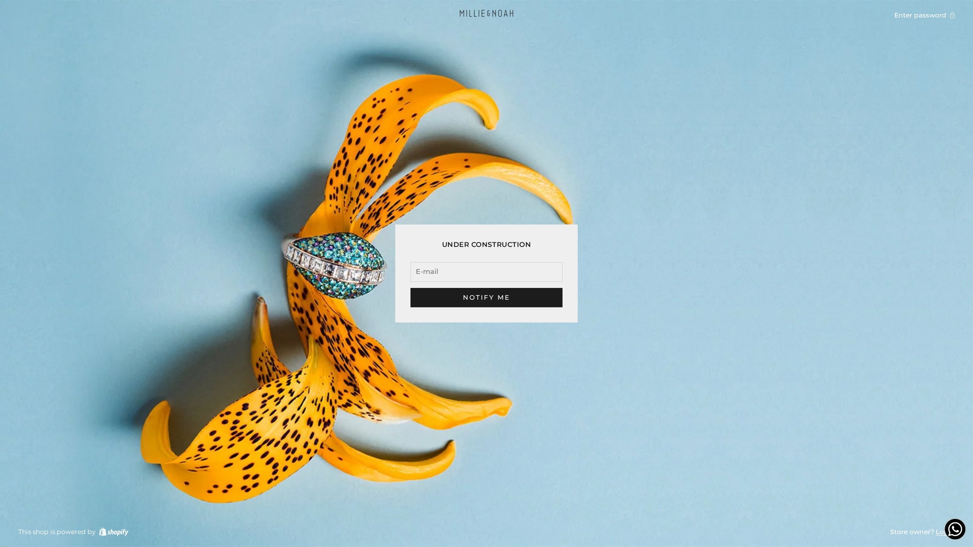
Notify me (486, 297)
